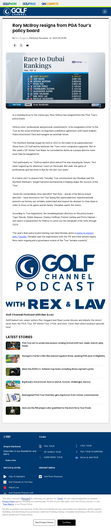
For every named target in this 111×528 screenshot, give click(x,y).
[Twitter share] (21, 45)
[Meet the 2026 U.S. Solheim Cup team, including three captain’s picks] (13, 372)
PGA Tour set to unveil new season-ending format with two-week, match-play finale (62, 344)
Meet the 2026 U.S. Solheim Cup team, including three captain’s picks (58, 369)
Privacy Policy (8, 501)
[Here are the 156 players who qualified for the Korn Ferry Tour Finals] (13, 411)
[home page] (15, 11)
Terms (60, 498)
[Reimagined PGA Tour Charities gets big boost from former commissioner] (13, 398)
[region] (55, 511)
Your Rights (8, 504)
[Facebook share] (14, 45)
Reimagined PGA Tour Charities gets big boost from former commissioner (60, 395)
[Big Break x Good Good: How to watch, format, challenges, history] (13, 385)
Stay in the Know (12, 446)
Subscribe (10, 460)
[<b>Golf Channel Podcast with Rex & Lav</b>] (55, 282)
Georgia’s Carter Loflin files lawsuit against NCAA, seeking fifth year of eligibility (63, 356)
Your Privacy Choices (44, 522)
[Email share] (27, 45)
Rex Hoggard (21, 38)
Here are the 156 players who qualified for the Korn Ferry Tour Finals (56, 408)
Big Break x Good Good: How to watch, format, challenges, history (56, 382)
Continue (66, 522)
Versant (25, 498)
